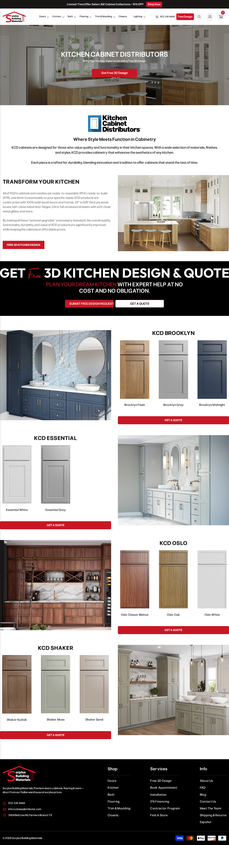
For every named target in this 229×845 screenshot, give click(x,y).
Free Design (185, 16)
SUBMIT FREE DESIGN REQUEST (91, 304)
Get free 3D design (114, 73)
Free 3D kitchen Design (23, 244)
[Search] (199, 16)
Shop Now (154, 4)
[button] (42, 17)
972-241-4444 (167, 16)
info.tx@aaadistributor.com (24, 809)
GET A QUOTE (139, 304)
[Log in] (210, 17)
